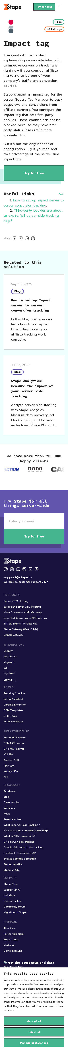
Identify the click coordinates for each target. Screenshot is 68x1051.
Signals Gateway (13, 635)
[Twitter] (12, 569)
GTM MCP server (14, 743)
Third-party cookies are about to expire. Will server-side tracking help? (33, 215)
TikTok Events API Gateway (20, 624)
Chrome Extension (15, 705)
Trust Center (11, 939)
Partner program (14, 934)
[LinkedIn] (30, 569)
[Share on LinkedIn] (27, 239)
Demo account (13, 951)
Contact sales (12, 901)
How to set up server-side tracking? (26, 830)
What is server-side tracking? (22, 825)
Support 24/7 (12, 890)
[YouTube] (18, 569)
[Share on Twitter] (20, 239)
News (7, 814)
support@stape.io (18, 577)
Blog (6, 797)
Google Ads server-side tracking (23, 847)
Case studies (12, 802)
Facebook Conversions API (20, 853)
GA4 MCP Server (14, 749)
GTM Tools (10, 716)
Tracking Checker (14, 693)
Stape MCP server (15, 737)
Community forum (14, 907)
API (6, 777)
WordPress (10, 656)
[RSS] (36, 569)
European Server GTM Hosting (22, 607)
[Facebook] (6, 569)
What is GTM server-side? (20, 836)
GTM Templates (13, 710)
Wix (6, 668)
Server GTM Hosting (16, 601)
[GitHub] (24, 569)
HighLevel (9, 673)
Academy (9, 791)
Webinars (9, 808)
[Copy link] (33, 239)
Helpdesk (9, 895)
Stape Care (11, 884)
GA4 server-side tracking (19, 842)
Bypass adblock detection (20, 859)
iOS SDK (9, 754)
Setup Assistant (13, 699)
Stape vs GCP (12, 870)
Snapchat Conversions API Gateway (25, 618)
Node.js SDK (11, 771)
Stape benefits (13, 864)
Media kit (9, 945)
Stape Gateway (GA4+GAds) (21, 629)
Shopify (8, 651)
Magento (9, 662)
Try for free (44, 7)
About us (9, 928)
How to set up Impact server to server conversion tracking (34, 203)
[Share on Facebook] (14, 239)
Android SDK (11, 760)
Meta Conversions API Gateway (23, 612)
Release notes (12, 819)
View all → (10, 679)
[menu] (60, 7)
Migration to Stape (15, 912)
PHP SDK (9, 766)
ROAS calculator (13, 721)
